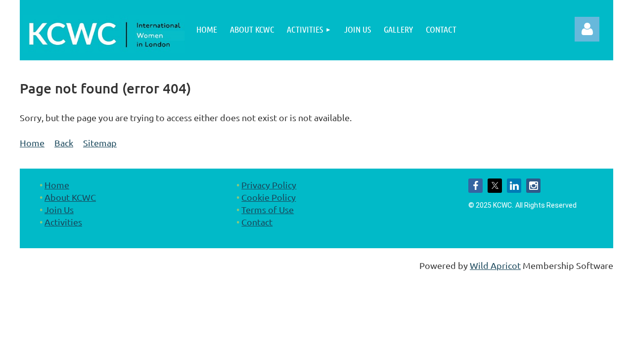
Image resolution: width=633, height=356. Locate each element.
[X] (495, 185)
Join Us (59, 209)
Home (32, 142)
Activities (63, 222)
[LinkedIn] (514, 185)
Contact (256, 222)
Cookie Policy (268, 197)
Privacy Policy (268, 184)
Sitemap (100, 142)
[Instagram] (533, 185)
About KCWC (70, 197)
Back (63, 142)
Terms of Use (267, 209)
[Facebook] (475, 185)
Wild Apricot (495, 265)
